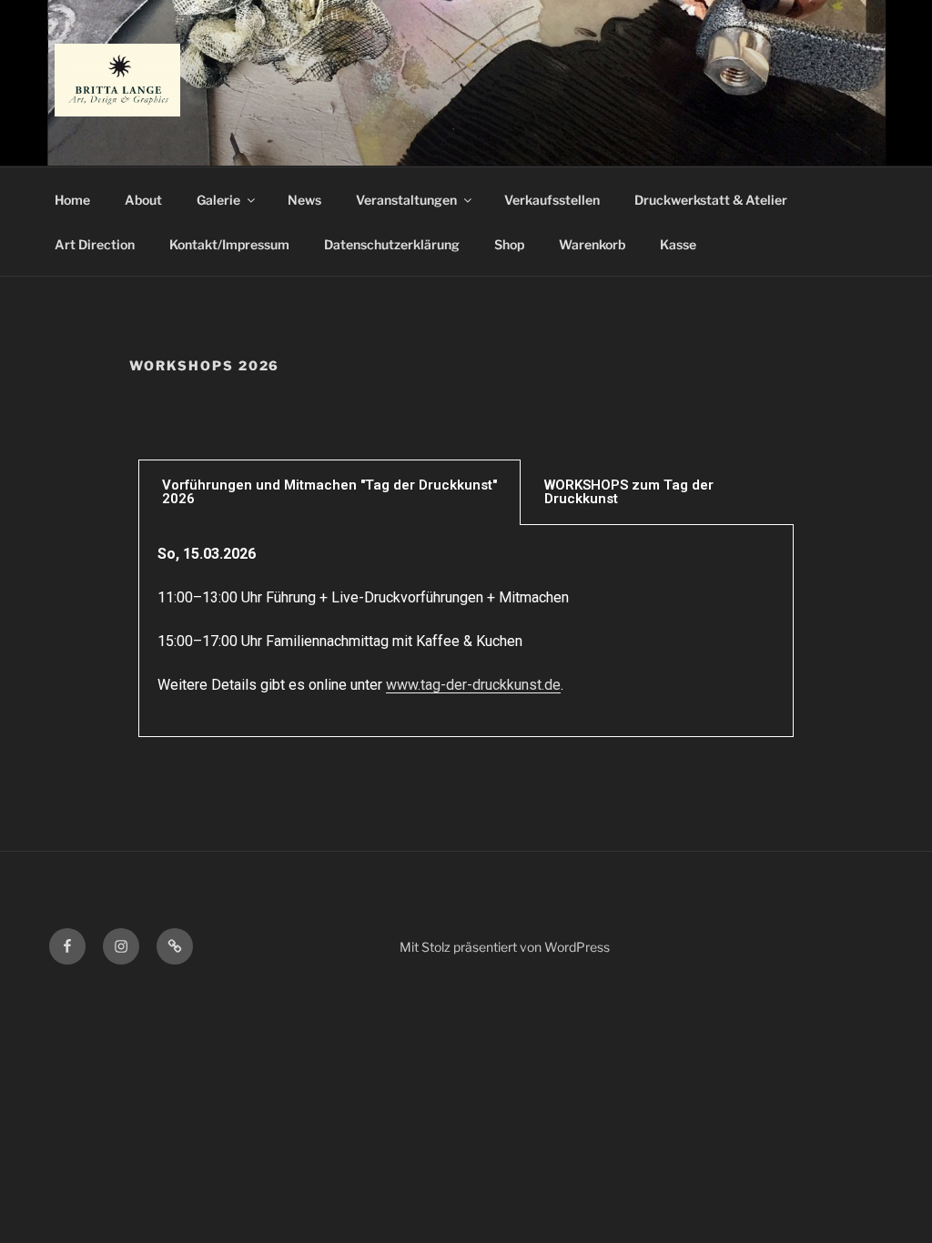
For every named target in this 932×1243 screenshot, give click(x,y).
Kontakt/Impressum (229, 244)
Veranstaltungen (406, 199)
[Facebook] (67, 946)
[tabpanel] (466, 631)
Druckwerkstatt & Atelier (710, 199)
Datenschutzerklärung (392, 244)
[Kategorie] (175, 946)
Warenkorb (592, 244)
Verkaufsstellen (552, 199)
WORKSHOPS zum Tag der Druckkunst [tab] (629, 492)
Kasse (678, 244)
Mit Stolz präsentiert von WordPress (505, 947)
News (304, 199)
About (143, 199)
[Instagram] (121, 946)
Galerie (218, 199)
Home (72, 199)
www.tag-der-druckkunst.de (473, 684)
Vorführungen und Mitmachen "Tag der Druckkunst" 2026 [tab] (329, 492)
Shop (509, 244)
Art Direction (95, 244)
